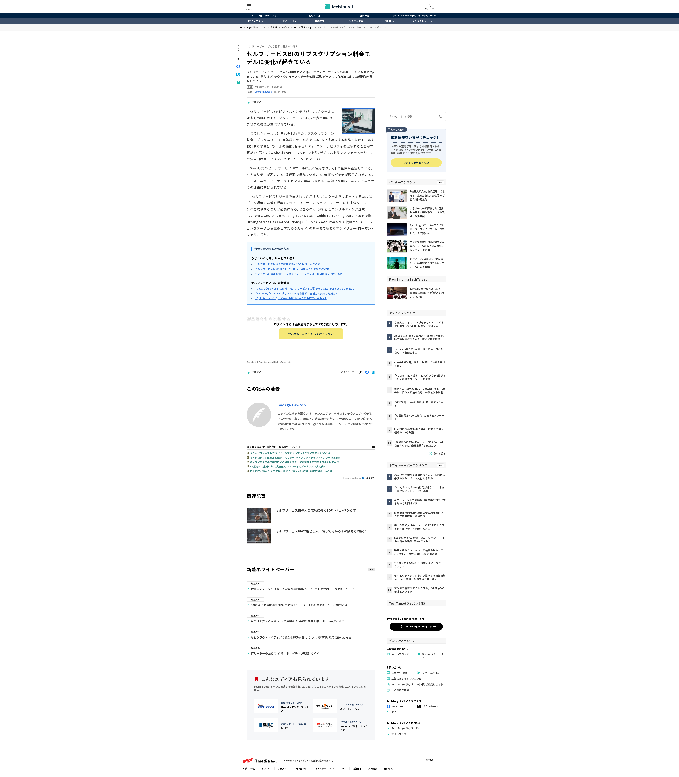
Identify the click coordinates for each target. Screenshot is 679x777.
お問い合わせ (300, 768)
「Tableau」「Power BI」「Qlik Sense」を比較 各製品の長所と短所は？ (296, 293)
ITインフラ (254, 21)
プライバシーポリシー (324, 768)
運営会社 (357, 768)
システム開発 (356, 21)
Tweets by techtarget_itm (405, 618)
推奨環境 (388, 768)
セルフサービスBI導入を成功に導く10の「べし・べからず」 (288, 264)
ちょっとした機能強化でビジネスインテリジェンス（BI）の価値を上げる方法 (299, 274)
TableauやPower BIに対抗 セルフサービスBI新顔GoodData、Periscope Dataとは (305, 288)
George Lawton (291, 405)
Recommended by (352, 477)
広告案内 (282, 768)
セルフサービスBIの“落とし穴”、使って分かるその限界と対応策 (292, 269)
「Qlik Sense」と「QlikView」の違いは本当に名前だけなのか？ (291, 298)
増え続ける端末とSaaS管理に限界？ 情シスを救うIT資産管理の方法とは (291, 471)
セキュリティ (290, 21)
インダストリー (420, 21)
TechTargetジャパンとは (264, 15)
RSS (344, 768)
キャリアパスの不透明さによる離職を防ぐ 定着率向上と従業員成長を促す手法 (294, 462)
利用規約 (430, 759)
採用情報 (372, 768)
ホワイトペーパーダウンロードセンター (414, 15)
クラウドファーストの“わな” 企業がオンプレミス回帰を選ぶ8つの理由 (290, 453)
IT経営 (387, 21)
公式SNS (266, 768)
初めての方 (315, 15)
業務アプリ (321, 21)
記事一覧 (364, 15)
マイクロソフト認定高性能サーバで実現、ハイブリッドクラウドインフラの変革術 (295, 457)
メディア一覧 (249, 768)
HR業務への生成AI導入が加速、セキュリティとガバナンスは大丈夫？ (288, 466)
